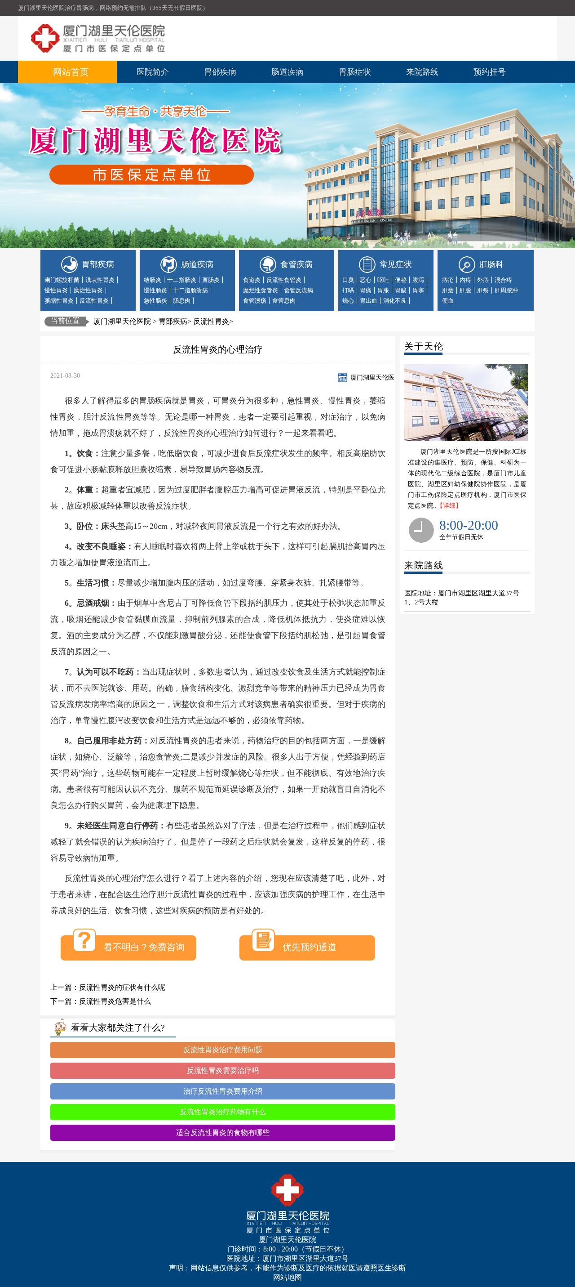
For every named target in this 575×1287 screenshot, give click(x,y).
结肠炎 (152, 280)
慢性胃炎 (56, 290)
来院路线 (422, 71)
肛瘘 (448, 290)
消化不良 (395, 300)
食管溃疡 (254, 300)
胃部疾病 (220, 71)
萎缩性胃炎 (59, 300)
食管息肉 (284, 300)
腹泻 (418, 280)
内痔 (465, 280)
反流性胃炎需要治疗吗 (223, 1070)
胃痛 (366, 290)
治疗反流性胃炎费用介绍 (222, 1091)
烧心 (348, 300)
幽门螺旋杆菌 (62, 280)
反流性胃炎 (94, 300)
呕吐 (383, 280)
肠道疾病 (287, 71)
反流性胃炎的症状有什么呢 (122, 987)
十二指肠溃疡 (190, 290)
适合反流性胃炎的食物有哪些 (223, 1132)
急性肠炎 (155, 300)
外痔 (483, 280)
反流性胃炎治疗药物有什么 (223, 1112)
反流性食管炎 (283, 280)
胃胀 (383, 290)
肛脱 (465, 290)
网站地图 (287, 1277)
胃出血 (368, 300)
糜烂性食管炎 (260, 290)
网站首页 (71, 72)
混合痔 (503, 280)
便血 (448, 300)
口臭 (348, 280)
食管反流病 (298, 290)
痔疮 (448, 280)
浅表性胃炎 (100, 280)
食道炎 (252, 280)
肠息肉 (181, 300)
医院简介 (153, 71)
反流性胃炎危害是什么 (115, 1001)
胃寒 (418, 290)
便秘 (401, 280)
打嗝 (348, 290)
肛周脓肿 (506, 290)
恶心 (366, 280)
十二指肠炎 (181, 280)
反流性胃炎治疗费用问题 (222, 1050)
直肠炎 (211, 280)
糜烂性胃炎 (88, 290)
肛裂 (483, 290)
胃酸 (401, 290)
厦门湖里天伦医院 (122, 321)
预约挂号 (489, 71)
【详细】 (449, 505)
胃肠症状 (355, 71)
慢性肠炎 (155, 290)
